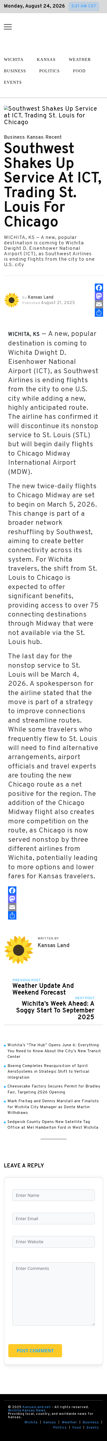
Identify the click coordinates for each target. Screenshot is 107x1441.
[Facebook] (99, 288)
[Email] (99, 304)
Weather (80, 59)
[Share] (99, 312)
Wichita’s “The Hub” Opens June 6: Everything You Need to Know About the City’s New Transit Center (54, 1051)
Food (79, 71)
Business (14, 137)
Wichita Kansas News (27, 1410)
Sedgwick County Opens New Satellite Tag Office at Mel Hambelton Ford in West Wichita (53, 1125)
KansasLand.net (37, 1407)
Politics (49, 71)
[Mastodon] (99, 296)
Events (93, 1428)
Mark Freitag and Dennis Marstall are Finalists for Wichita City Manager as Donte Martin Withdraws (53, 1107)
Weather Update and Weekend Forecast (43, 989)
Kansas (46, 59)
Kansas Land (41, 297)
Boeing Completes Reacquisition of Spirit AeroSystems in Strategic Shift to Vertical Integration (48, 1072)
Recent (53, 137)
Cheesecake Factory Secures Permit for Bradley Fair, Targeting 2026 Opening (54, 1089)
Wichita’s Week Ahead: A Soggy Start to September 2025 (55, 1011)
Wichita (31, 1422)
